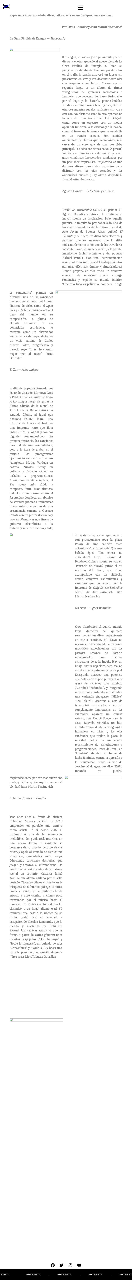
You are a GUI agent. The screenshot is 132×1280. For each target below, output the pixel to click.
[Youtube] (79, 1265)
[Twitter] (62, 1265)
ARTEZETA (24, 1274)
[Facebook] (53, 1265)
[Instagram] (70, 1265)
